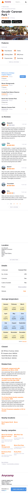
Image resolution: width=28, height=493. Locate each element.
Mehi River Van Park (18, 435)
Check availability (18, 489)
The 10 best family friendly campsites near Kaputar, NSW (12, 398)
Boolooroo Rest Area (6, 452)
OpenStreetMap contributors (13, 464)
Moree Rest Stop (19, 445)
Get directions (14, 259)
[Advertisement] (14, 226)
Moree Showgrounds (6, 446)
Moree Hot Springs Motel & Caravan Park (7, 436)
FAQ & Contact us (6, 481)
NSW (3, 8)
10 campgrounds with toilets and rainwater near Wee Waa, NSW (11, 379)
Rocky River (17, 451)
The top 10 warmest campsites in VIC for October (13, 410)
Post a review (14, 207)
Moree (16, 422)
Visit (24, 291)
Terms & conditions (7, 484)
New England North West (10, 8)
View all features (14, 62)
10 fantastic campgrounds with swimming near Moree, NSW (11, 369)
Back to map (6, 6)
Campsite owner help (7, 480)
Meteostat (24, 341)
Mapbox (4, 464)
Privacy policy (5, 483)
